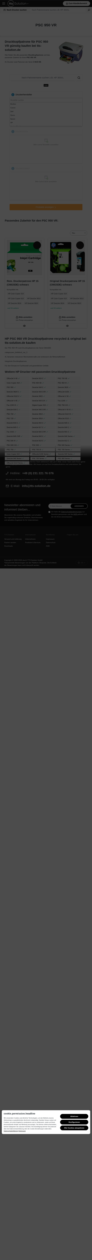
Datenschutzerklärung (11, 1131)
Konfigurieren (74, 1122)
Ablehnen (74, 1116)
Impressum (22, 1131)
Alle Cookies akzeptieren (74, 1128)
